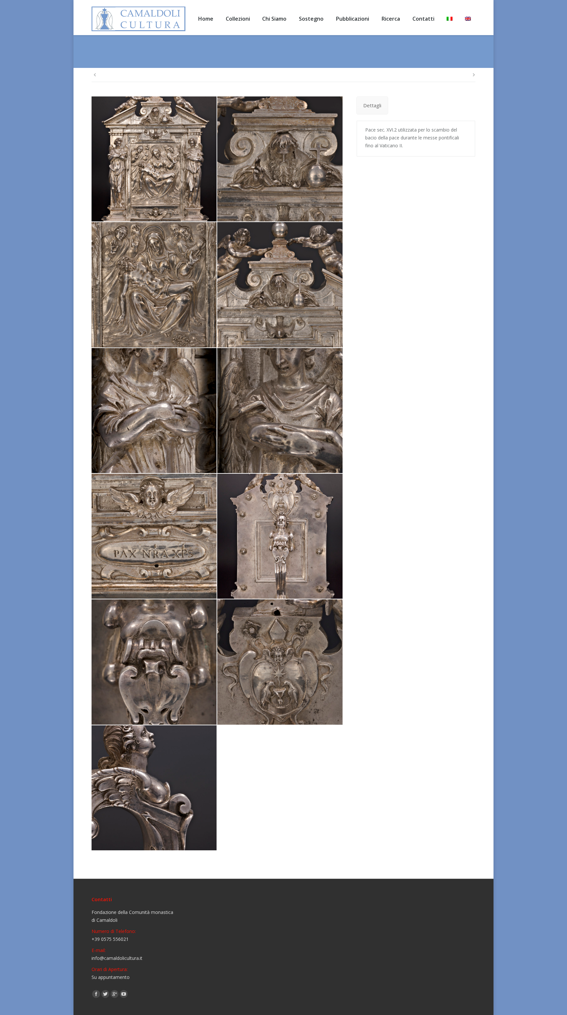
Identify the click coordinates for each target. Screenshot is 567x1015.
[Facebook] (96, 994)
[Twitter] (105, 994)
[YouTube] (124, 994)
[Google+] (114, 994)
